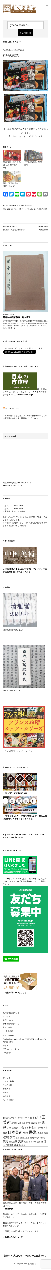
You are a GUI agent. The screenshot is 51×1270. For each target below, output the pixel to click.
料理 (41, 209)
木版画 (40, 1133)
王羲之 (26, 1138)
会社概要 (9, 1208)
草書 (30, 1141)
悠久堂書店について (11, 1013)
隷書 (11, 1145)
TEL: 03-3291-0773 (12, 485)
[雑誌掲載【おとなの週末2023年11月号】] (12, 155)
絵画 (14, 1141)
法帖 (6, 1137)
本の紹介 (16, 42)
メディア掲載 (8, 1081)
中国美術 (9, 1031)
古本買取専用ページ (11, 1024)
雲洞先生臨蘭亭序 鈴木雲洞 (16, 317)
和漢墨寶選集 (43, 228)
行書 (35, 1141)
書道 (33, 1132)
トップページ (8, 1035)
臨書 (26, 1142)
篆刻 (5, 1141)
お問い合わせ (8, 1020)
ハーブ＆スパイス (31, 209)
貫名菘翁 (40, 1142)
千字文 (28, 1123)
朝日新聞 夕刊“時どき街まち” (14, 228)
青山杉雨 (21, 1145)
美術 (21, 1141)
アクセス (6, 1016)
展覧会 (15, 1127)
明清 (25, 1132)
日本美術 (15, 1132)
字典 (9, 1127)
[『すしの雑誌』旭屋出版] (33, 155)
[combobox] (25, 25)
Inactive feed (12, 408)
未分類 (5, 1092)
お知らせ (6, 1078)
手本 (26, 1127)
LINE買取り (7, 1053)
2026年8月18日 (8, 315)
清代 (12, 1137)
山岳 (21, 1127)
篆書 (10, 1142)
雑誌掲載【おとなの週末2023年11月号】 (12, 165)
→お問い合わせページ (13, 1237)
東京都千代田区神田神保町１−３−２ (19, 482)
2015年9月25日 (18, 50)
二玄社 (14, 1123)
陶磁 (7, 1145)
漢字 (17, 1138)
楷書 (46, 1133)
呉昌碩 (34, 1122)
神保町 (42, 1138)
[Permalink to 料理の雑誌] (25, 89)
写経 (23, 1123)
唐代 (39, 1123)
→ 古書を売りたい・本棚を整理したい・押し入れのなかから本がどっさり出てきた (25, 817)
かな (11, 1117)
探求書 (5, 1045)
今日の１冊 (7, 1085)
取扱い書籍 (7, 1027)
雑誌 (45, 209)
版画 (22, 1138)
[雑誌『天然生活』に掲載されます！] (12, 176)
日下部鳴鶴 (38, 1128)
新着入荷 (7, 42)
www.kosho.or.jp (25, 395)
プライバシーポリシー (12, 1049)
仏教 (19, 1123)
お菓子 (20, 209)
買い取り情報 (8, 1100)
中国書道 (32, 1117)
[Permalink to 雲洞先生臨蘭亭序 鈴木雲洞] (25, 281)
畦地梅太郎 (35, 1137)
